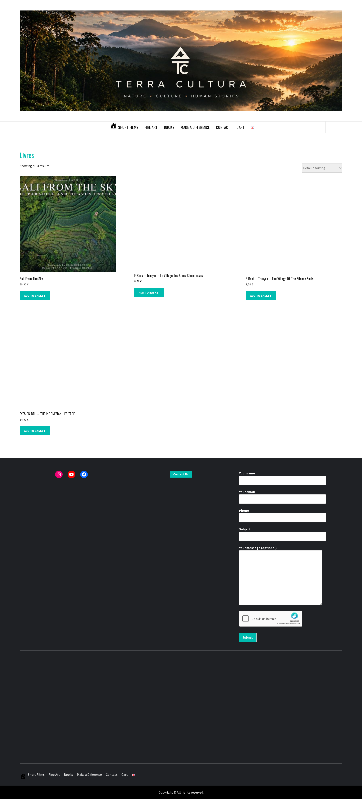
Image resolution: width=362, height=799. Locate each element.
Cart (241, 127)
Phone (244, 510)
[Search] (334, 127)
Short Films (128, 127)
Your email (247, 492)
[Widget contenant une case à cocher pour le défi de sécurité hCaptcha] (270, 619)
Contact (223, 127)
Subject (245, 529)
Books (169, 127)
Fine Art (151, 127)
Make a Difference (195, 127)
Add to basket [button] (34, 296)
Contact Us (181, 474)
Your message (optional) (258, 548)
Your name (247, 473)
